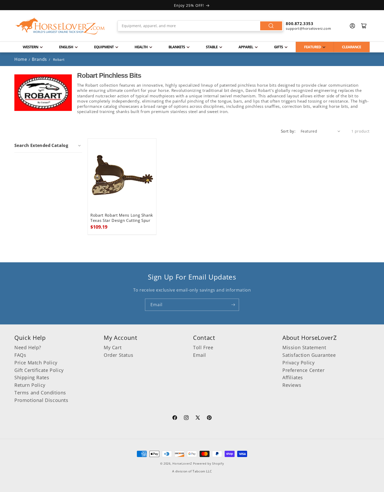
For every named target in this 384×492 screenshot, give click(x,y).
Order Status (118, 355)
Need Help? (27, 347)
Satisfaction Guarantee (309, 355)
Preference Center (303, 370)
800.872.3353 (299, 23)
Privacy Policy (298, 362)
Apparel (245, 46)
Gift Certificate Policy (39, 370)
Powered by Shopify (208, 463)
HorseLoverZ (182, 463)
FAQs (20, 355)
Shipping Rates (31, 377)
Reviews (291, 385)
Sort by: (288, 131)
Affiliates (292, 377)
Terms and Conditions (40, 392)
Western (30, 46)
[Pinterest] (209, 418)
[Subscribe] (233, 305)
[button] (48, 145)
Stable (212, 46)
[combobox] (200, 25)
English (66, 46)
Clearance (351, 46)
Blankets (176, 46)
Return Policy (29, 385)
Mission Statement (304, 347)
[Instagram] (186, 418)
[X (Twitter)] (197, 418)
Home (20, 59)
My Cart (112, 347)
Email (199, 355)
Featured (312, 46)
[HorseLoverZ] (60, 26)
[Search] (271, 25)
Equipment (104, 46)
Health (141, 46)
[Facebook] (175, 418)
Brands (40, 59)
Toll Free (203, 347)
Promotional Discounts (41, 400)
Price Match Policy (35, 362)
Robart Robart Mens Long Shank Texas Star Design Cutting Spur (121, 218)
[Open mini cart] (364, 26)
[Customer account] (352, 26)
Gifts (278, 46)
